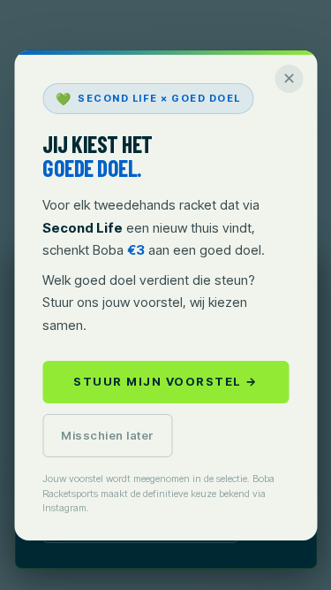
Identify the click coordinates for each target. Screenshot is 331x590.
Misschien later (107, 435)
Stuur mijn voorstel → (165, 381)
